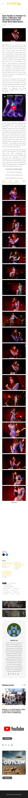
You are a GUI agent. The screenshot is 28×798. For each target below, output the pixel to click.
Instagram (11, 182)
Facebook (6, 182)
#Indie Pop (16, 592)
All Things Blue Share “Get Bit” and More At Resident (7, 564)
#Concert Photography (8, 586)
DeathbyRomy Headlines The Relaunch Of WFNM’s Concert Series (19, 564)
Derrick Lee (4, 24)
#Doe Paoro (5, 590)
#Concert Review (7, 588)
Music (4, 13)
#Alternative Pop (12, 583)
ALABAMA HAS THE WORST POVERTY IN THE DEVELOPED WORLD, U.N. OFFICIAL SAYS (13, 614)
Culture (13, 611)
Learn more (7, 738)
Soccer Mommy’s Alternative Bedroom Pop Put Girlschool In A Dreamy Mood (7, 572)
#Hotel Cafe (14, 590)
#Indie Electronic (7, 592)
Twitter (18, 182)
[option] (14, 702)
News (18, 611)
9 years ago (9, 24)
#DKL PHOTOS (17, 588)
